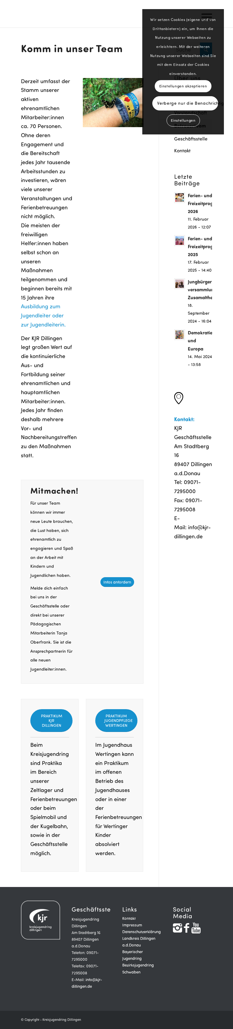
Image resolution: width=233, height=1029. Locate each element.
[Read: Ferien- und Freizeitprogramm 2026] (179, 197)
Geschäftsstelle (191, 139)
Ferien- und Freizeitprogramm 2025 (206, 246)
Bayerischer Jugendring (132, 955)
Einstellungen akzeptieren (183, 86)
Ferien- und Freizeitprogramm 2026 (206, 203)
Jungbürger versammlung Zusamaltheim (203, 289)
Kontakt (182, 150)
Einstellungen (183, 120)
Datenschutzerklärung (141, 931)
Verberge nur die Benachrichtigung (187, 103)
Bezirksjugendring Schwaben (138, 968)
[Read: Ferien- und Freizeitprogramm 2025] (179, 240)
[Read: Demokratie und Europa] (179, 334)
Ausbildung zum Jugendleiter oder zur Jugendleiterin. (43, 315)
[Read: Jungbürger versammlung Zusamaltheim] (179, 283)
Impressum (132, 924)
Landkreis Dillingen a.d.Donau (138, 941)
